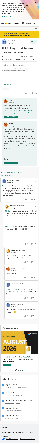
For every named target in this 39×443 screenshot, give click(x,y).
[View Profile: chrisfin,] (6, 101)
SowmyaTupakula (21, 387)
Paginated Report (12, 385)
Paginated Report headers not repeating (19, 400)
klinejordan (8, 186)
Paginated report (11, 392)
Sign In (34, 23)
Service (5, 29)
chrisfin (11, 100)
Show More (7, 84)
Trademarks (5, 436)
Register (28, 23)
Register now (6, 16)
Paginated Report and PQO (15, 416)
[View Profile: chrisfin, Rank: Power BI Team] (8, 269)
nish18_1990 (20, 395)
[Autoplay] (16, 370)
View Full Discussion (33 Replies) (12, 172)
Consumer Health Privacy (27, 439)
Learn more (26, 36)
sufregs (18, 403)
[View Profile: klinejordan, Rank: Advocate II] (7, 207)
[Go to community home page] (13, 23)
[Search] (23, 23)
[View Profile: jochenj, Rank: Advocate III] (4, 181)
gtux (17, 418)
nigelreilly (10, 41)
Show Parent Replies (6, 175)
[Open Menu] (36, 28)
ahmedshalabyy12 (19, 410)
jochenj (9, 180)
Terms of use (30, 432)
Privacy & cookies (18, 432)
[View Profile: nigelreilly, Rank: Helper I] (4, 41)
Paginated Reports (12, 408)
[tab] (19, 370)
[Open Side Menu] (2, 23)
